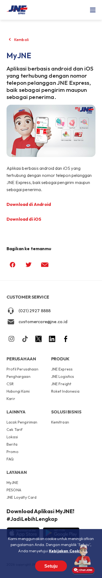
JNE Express (62, 369)
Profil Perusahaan (22, 369)
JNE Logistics (62, 376)
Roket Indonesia (65, 391)
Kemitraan (60, 422)
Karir (11, 398)
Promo (12, 451)
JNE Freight (61, 383)
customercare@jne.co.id (43, 321)
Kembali (21, 39)
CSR (10, 383)
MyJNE (12, 483)
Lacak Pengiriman (22, 422)
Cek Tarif (15, 429)
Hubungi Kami (18, 391)
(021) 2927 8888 (34, 310)
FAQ (10, 459)
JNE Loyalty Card (22, 497)
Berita (12, 444)
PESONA (14, 489)
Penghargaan (18, 376)
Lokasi (12, 436)
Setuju (51, 566)
